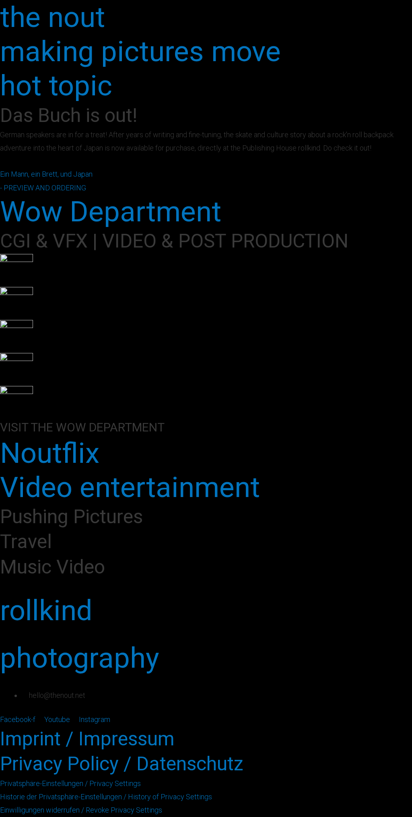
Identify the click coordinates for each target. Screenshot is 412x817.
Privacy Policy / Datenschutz (121, 763)
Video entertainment (130, 487)
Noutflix (49, 453)
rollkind (46, 610)
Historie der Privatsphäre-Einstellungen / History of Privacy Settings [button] (106, 796)
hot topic (56, 85)
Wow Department (110, 211)
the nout (52, 17)
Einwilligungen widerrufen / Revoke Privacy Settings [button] (81, 810)
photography (79, 658)
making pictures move (140, 51)
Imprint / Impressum (87, 738)
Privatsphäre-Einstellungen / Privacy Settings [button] (70, 783)
